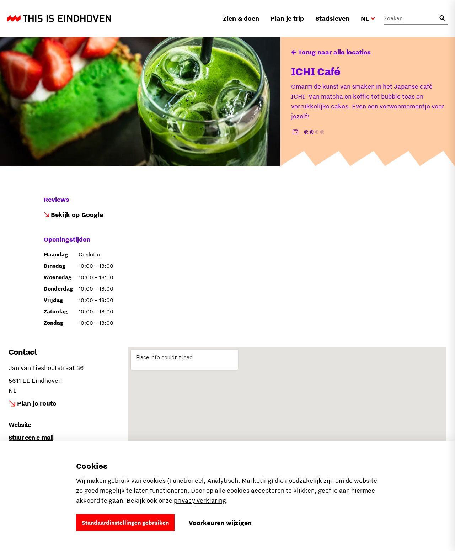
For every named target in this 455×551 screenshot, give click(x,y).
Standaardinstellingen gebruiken (125, 522)
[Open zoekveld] (442, 18)
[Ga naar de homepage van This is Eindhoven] (59, 18)
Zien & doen (241, 18)
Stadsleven (332, 18)
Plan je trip (287, 18)
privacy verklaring (200, 500)
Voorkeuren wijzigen (220, 523)
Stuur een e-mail (31, 437)
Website (20, 424)
